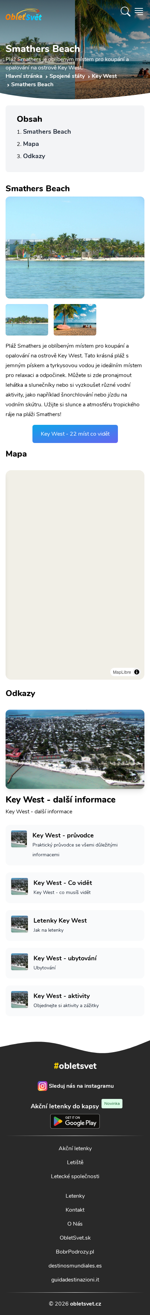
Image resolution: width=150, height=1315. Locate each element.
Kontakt (75, 1210)
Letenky (75, 1196)
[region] (75, 575)
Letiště (75, 1162)
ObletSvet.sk (75, 1238)
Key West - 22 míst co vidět (75, 434)
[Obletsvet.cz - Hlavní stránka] (24, 11)
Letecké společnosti (75, 1176)
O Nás (75, 1224)
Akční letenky (75, 1148)
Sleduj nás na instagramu (81, 1086)
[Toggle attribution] (137, 672)
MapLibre (122, 672)
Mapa (31, 144)
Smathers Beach (47, 131)
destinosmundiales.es (75, 1266)
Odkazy (34, 156)
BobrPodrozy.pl (75, 1252)
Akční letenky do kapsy (75, 1106)
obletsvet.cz (85, 1304)
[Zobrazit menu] (138, 11)
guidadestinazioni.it (75, 1280)
